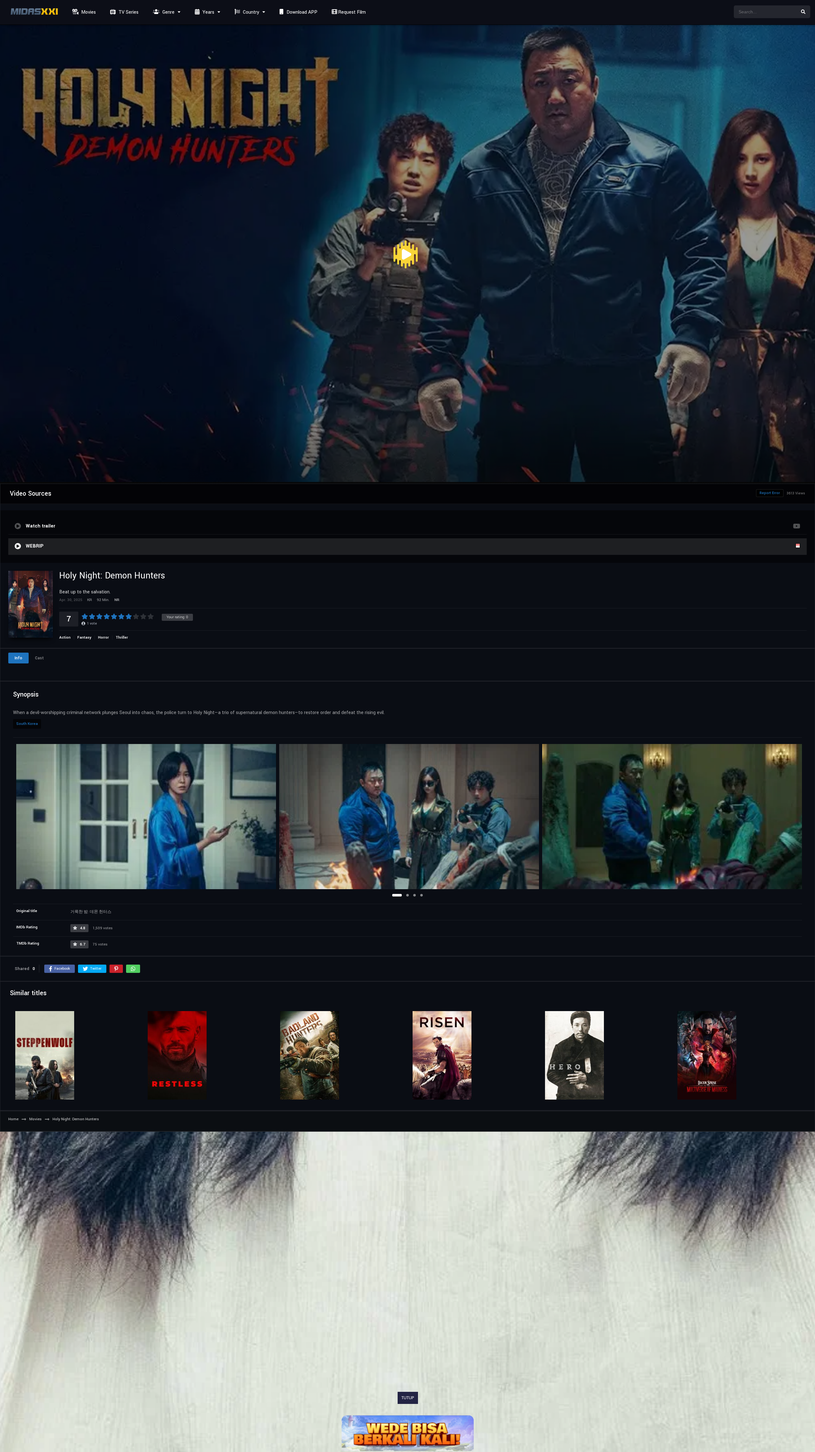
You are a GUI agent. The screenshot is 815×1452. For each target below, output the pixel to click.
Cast (39, 658)
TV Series (127, 12)
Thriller (122, 637)
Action (65, 637)
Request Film (351, 12)
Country (250, 12)
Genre (167, 12)
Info (18, 658)
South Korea (27, 723)
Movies (88, 12)
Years (207, 12)
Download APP (301, 12)
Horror (103, 637)
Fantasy (84, 637)
